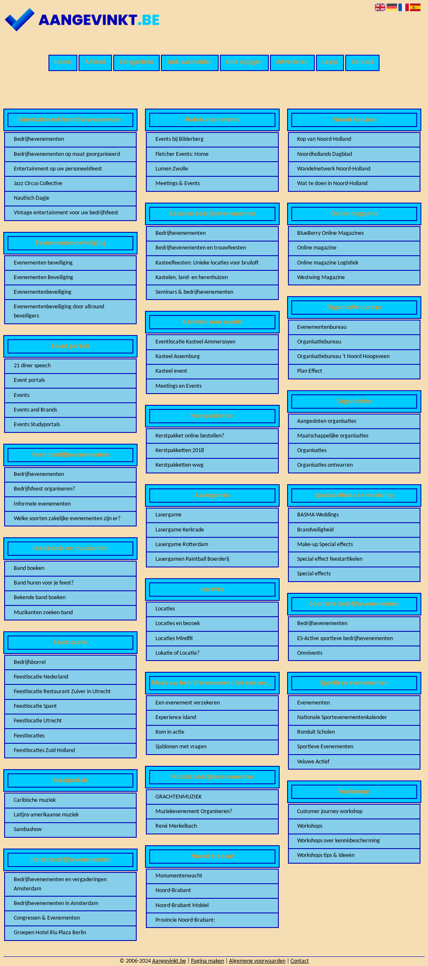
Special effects (314, 574)
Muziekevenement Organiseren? (193, 811)
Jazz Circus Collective (38, 183)
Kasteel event (171, 371)
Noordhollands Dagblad (324, 154)
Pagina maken (207, 961)
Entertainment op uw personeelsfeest (58, 169)
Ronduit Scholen (316, 732)
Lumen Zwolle (171, 169)
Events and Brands (35, 410)
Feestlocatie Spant (35, 706)
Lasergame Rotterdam (181, 544)
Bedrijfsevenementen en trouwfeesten (200, 248)
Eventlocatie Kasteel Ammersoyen (195, 342)
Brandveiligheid (315, 530)
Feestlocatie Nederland (41, 677)
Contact (363, 62)
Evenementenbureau (321, 327)
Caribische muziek (35, 800)
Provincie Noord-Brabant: (185, 920)
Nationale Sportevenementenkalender (342, 717)
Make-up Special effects (325, 544)
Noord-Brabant (173, 890)
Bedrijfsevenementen (39, 139)
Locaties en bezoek (177, 623)
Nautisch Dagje (31, 198)
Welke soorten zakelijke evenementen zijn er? (67, 519)
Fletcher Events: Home (182, 154)
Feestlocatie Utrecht (38, 721)
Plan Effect (309, 371)
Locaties (165, 609)
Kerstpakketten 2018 (179, 450)
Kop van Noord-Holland (324, 139)
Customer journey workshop (329, 811)
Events (21, 395)
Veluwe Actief (313, 762)
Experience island (175, 717)
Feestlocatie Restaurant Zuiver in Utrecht (62, 692)
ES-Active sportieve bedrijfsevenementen (345, 639)
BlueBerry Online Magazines (330, 233)
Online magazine (316, 248)
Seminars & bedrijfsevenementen (194, 292)
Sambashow (28, 829)
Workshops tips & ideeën (325, 855)
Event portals (29, 380)
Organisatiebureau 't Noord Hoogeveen (343, 356)
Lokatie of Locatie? (177, 653)
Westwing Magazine (321, 278)
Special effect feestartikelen (329, 559)
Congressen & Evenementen (47, 918)
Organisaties (311, 450)
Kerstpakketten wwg (179, 465)
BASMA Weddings (318, 515)
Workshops (309, 826)
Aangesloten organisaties (326, 421)
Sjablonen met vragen (180, 747)
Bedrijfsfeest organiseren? (44, 489)
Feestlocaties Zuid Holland (44, 750)
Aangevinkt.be (169, 961)
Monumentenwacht (178, 876)
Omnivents (309, 653)
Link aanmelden (189, 62)
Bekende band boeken (40, 598)
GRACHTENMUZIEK (178, 797)
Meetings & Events (177, 183)
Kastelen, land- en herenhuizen (191, 278)
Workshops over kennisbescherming (338, 841)
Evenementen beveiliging (43, 263)
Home (62, 62)
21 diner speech (32, 366)
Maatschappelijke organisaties (332, 436)
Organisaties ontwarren (325, 465)
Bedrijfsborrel (30, 662)
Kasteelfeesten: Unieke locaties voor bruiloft (207, 263)
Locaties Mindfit (174, 639)
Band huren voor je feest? (44, 583)
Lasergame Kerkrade (179, 530)
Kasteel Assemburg (177, 356)
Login (330, 62)
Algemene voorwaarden (257, 961)
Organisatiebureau (319, 342)
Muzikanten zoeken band (43, 613)
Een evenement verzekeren (187, 703)
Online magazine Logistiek (327, 263)
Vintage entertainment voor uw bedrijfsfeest (66, 213)
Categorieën (137, 62)
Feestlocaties (29, 736)
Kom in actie (169, 732)
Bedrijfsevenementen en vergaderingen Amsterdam (60, 884)
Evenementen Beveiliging (43, 278)
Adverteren (292, 62)
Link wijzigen (244, 62)
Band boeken (29, 568)
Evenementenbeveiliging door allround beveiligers (59, 311)
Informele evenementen (42, 504)
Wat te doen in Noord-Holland (332, 183)
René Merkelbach (176, 826)
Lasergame (168, 515)
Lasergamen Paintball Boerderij (192, 559)
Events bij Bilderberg (179, 139)
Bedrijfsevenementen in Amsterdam (56, 903)
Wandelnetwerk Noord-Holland (333, 169)
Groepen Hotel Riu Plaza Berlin (50, 933)
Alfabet (95, 62)
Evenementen (313, 703)
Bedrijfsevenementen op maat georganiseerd (67, 154)
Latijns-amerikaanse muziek (46, 815)
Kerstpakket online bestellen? (189, 436)
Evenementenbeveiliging (42, 292)
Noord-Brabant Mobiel (182, 905)
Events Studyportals (37, 425)
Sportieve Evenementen (325, 747)
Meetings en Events (178, 386)
